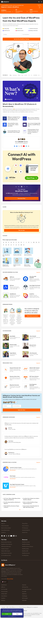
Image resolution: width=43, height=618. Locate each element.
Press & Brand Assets (5, 530)
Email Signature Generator (33, 385)
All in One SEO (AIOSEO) (33, 277)
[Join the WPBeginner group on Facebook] (16, 146)
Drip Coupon (12, 476)
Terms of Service (25, 525)
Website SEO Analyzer (35, 368)
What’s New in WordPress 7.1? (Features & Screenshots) (19, 105)
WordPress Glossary (26, 544)
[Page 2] (21, 509)
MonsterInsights (4, 591)
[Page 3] (22, 509)
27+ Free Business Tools (6, 555)
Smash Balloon (4, 596)
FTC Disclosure (25, 528)
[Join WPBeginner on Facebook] (14, 146)
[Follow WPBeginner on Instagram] (21, 146)
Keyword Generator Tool (15, 368)
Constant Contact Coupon (16, 467)
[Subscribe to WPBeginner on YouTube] (24, 146)
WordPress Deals (25, 548)
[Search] (39, 2)
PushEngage (24, 596)
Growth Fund (24, 532)
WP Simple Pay (25, 587)
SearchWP (24, 591)
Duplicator (24, 585)
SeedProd (32, 294)
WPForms (12, 277)
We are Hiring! (10, 578)
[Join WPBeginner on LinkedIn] (26, 146)
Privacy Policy (25, 523)
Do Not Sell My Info (26, 530)
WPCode (12, 285)
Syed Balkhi (3, 571)
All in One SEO (4, 589)
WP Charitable (25, 598)
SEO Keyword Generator (6, 546)
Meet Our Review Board (6, 528)
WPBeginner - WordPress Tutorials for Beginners (5, 2)
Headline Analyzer (5, 548)
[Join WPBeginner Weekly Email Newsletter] (28, 146)
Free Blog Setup (25, 555)
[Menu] (41, 2)
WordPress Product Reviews (27, 546)
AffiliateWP (24, 600)
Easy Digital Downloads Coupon (17, 484)
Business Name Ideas (15, 376)
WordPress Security (26, 553)
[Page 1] (19, 509)
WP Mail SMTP (4, 593)
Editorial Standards (5, 525)
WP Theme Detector (34, 376)
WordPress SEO (25, 551)
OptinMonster (13, 294)
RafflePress (24, 593)
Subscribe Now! (21, 410)
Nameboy (3, 600)
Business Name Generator (6, 542)
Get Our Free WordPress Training (21, 39)
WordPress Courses (26, 542)
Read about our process (32, 316)
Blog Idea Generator (14, 385)
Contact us (3, 532)
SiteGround (24, 610)
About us (3, 523)
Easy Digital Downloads (35, 285)
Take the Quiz (21, 230)
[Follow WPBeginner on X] (19, 146)
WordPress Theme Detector (6, 544)
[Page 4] (23, 509)
